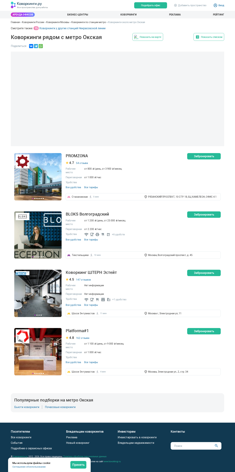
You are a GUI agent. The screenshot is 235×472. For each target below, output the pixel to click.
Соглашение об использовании (29, 466)
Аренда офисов (23, 14)
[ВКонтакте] (31, 46)
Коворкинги (128, 14)
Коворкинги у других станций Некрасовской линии (69, 28)
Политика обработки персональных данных (84, 456)
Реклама (175, 14)
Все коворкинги (21, 437)
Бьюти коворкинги (26, 407)
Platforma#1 (77, 330)
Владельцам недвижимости (136, 442)
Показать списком (211, 37)
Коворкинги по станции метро (88, 22)
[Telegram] (36, 46)
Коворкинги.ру (20, 456)
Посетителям (20, 431)
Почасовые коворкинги (60, 407)
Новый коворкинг (77, 442)
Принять (78, 465)
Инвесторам (127, 431)
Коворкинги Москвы (57, 22)
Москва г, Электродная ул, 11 (164, 313)
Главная (15, 22)
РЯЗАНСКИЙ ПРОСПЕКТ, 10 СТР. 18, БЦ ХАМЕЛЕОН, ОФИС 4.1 (182, 196)
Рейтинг (218, 14)
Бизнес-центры (77, 14)
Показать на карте (150, 37)
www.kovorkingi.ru (112, 461)
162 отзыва (82, 338)
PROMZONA (77, 155)
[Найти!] (216, 445)
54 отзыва (82, 163)
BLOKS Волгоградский (87, 214)
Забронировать (204, 156)
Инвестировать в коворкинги (137, 437)
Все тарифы (91, 187)
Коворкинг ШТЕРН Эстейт (91, 272)
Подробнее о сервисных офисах (31, 448)
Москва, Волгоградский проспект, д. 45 (170, 255)
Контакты (178, 431)
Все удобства (73, 187)
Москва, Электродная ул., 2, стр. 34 (168, 371)
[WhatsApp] (41, 46)
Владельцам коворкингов (85, 431)
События (16, 442)
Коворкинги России (33, 22)
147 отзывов (83, 279)
